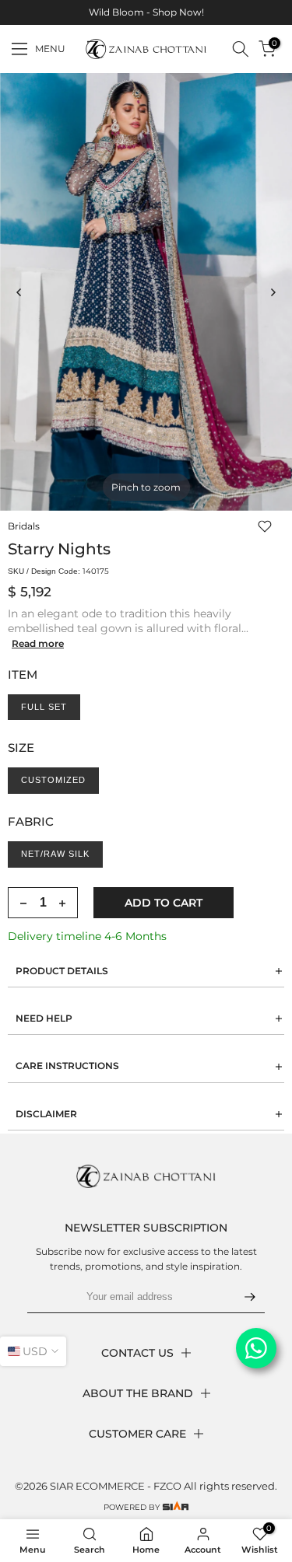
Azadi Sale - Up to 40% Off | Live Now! (166, 12)
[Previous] (19, 292)
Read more (38, 643)
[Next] (272, 292)
